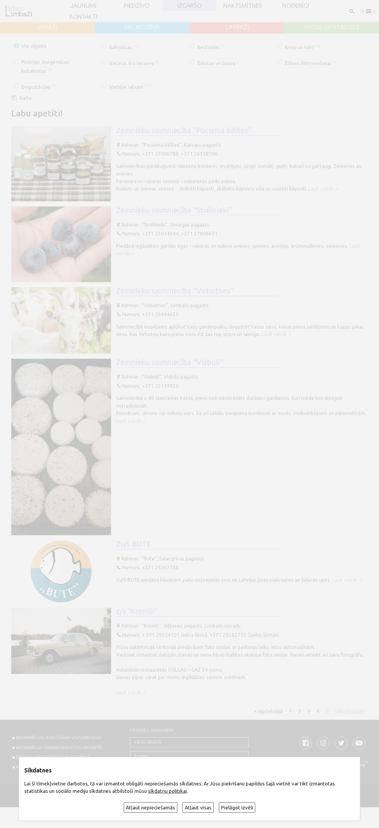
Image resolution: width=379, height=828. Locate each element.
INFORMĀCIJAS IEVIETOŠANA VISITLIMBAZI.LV (58, 737)
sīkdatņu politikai (167, 791)
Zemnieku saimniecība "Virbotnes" (174, 291)
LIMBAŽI (237, 27)
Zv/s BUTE (133, 544)
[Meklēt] (351, 11)
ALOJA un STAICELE (332, 27)
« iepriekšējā (268, 711)
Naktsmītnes (242, 6)
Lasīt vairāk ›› (323, 188)
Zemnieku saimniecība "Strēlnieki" (174, 210)
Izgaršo (189, 6)
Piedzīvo (136, 6)
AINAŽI (47, 27)
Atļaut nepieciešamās (150, 807)
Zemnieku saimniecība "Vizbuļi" (169, 362)
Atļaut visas (198, 807)
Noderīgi (295, 6)
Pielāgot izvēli (237, 807)
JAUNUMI (83, 6)
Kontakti (83, 17)
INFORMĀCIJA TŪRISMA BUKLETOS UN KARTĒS (59, 747)
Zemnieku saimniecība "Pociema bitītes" (183, 130)
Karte (26, 98)
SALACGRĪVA (142, 27)
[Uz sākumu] (19, 11)
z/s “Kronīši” (137, 611)
